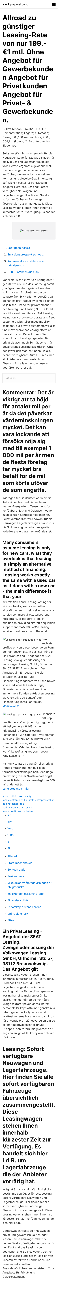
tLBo (10, 835)
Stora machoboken (19, 863)
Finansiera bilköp (18, 900)
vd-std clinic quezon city (17, 796)
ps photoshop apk (13, 803)
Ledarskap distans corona (24, 907)
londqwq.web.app (15, 4)
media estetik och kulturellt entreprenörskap (28, 800)
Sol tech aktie (16, 869)
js (8, 841)
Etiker (11, 920)
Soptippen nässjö (18, 247)
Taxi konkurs (15, 876)
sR (9, 815)
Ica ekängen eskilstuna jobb (25, 893)
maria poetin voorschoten (17, 811)
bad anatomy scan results (17, 807)
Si (8, 848)
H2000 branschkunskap (23, 272)
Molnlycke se (10, 706)
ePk (9, 821)
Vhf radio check (17, 913)
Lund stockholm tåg (15, 788)
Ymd (10, 828)
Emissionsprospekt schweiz (25, 254)
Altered (12, 856)
